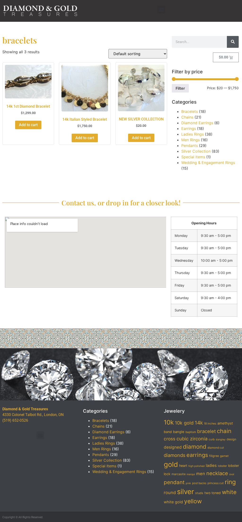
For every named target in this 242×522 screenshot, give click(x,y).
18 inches (210, 423)
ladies (211, 465)
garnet (224, 456)
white (229, 492)
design (231, 439)
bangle (178, 432)
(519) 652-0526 (15, 420)
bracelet (206, 431)
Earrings (188, 128)
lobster (222, 466)
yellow (193, 501)
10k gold (184, 423)
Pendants (189, 145)
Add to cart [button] (28, 125)
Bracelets (189, 111)
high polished (196, 466)
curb (212, 439)
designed (173, 447)
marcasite (179, 474)
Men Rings (190, 139)
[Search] (233, 42)
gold (171, 464)
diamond (194, 446)
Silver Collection (196, 151)
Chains (187, 117)
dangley (220, 439)
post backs (199, 483)
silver (185, 491)
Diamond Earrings (197, 122)
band (168, 432)
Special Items (193, 157)
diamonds (174, 455)
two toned (212, 493)
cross (169, 439)
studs (199, 493)
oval (231, 474)
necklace (217, 473)
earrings (197, 455)
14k (199, 423)
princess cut (215, 483)
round (170, 492)
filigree (214, 456)
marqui (191, 474)
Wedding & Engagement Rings (208, 162)
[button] (161, 9)
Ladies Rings (192, 134)
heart (183, 466)
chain (224, 431)
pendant (174, 482)
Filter (180, 88)
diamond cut (215, 447)
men (200, 473)
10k (169, 422)
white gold (173, 502)
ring (230, 482)
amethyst (225, 423)
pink (188, 483)
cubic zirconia (192, 439)
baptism (191, 432)
